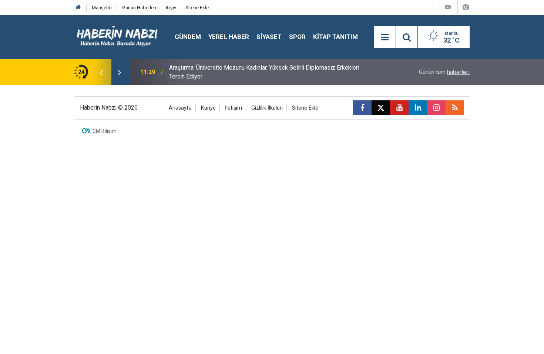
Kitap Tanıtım (335, 36)
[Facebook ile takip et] (362, 107)
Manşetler (102, 7)
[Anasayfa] (78, 7)
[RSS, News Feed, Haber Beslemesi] (455, 107)
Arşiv (170, 7)
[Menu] (385, 37)
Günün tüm (444, 72)
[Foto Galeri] (465, 7)
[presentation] (101, 72)
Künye (208, 108)
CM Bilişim (105, 131)
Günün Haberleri (139, 7)
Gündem (188, 36)
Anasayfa (180, 108)
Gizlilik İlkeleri (267, 108)
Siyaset (269, 36)
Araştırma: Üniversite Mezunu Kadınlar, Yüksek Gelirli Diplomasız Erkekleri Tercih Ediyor (264, 72)
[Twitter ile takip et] (381, 107)
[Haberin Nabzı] (117, 36)
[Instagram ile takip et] (436, 107)
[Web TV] (448, 7)
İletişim (233, 108)
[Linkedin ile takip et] (418, 107)
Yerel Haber (228, 36)
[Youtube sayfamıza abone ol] (399, 107)
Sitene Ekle (197, 7)
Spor (297, 36)
